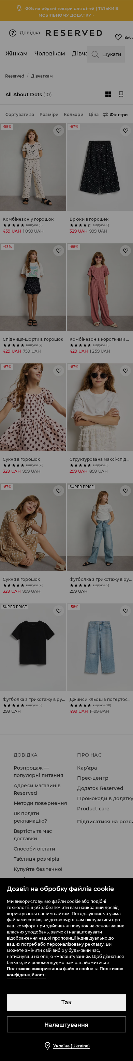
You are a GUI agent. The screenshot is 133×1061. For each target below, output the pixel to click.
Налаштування (66, 1025)
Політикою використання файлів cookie (50, 968)
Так (66, 1002)
